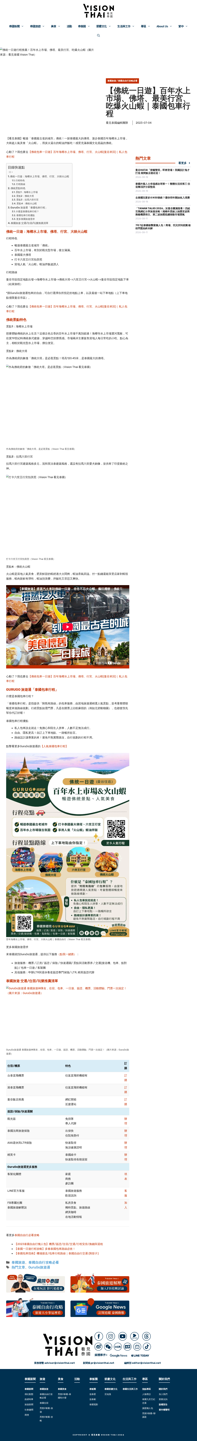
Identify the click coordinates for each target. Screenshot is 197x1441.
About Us (162, 26)
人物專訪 (146, 1394)
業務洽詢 (163, 1399)
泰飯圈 (82, 26)
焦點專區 (146, 1389)
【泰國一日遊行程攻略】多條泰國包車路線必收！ (44, 1249)
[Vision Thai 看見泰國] (98, 10)
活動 (69, 26)
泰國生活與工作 (130, 1389)
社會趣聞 (29, 1409)
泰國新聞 (14, 26)
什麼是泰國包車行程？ (27, 211)
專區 (143, 26)
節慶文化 (101, 26)
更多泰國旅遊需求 (25, 219)
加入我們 (163, 1394)
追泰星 (92, 1394)
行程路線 (20, 184)
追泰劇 (92, 1399)
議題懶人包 (147, 1408)
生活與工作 (123, 26)
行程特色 (20, 180)
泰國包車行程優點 (25, 215)
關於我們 (163, 1389)
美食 (53, 26)
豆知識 (108, 1394)
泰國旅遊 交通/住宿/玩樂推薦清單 (29, 223)
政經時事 (29, 1399)
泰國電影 (93, 1404)
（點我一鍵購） (66, 954)
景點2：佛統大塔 (25, 196)
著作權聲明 (164, 1409)
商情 (27, 1415)
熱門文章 (18, 1267)
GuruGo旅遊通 (39, 1267)
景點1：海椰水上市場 (27, 192)
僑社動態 (29, 1394)
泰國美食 (62, 1389)
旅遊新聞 (29, 1404)
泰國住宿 (44, 1403)
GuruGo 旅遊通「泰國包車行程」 (29, 207)
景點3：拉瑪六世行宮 (27, 199)
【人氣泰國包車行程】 (54, 746)
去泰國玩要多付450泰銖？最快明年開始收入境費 (162, 197)
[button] (98, 35)
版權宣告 (163, 1404)
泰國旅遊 (35, 26)
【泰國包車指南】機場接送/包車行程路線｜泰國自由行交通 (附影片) (56, 1253)
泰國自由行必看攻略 (26, 1235)
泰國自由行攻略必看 (127, 81)
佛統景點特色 (18, 188)
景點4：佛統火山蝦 (27, 203)
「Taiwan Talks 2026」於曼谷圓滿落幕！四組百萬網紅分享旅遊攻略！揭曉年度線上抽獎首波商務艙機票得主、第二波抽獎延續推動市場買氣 (162, 211)
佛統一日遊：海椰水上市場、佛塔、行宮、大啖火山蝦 (39, 176)
